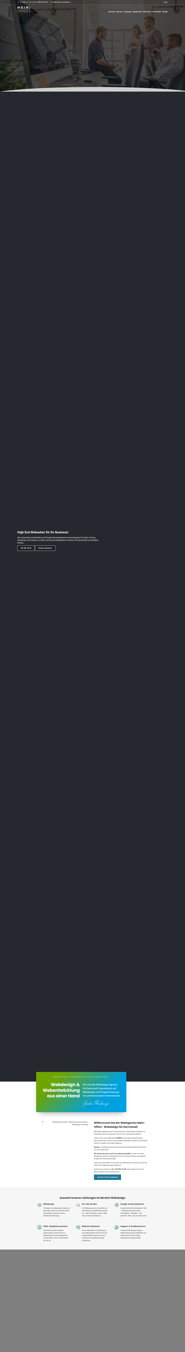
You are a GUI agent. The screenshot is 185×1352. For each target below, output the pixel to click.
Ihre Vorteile (156, 12)
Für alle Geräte (89, 1204)
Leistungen (128, 12)
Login (165, 2)
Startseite (111, 12)
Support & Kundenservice (133, 1226)
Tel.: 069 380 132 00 (119, 1169)
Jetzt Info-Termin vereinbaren (107, 1177)
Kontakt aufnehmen (45, 548)
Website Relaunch (91, 1226)
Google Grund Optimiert (132, 1204)
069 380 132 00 (43, 2)
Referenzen (147, 12)
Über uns (119, 12)
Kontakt (165, 12)
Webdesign (48, 1204)
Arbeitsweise (137, 12)
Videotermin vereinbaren (61, 2)
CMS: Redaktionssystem (55, 1226)
